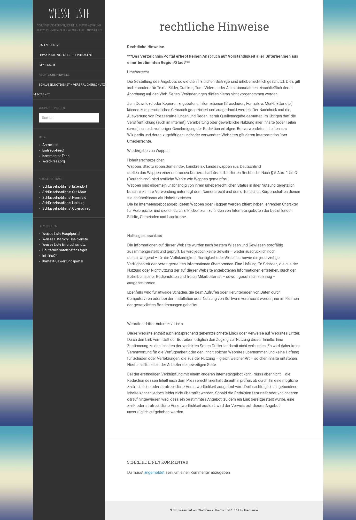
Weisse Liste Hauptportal (61, 234)
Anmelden (50, 145)
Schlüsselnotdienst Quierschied (66, 208)
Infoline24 (50, 256)
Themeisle (251, 510)
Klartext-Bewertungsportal (62, 261)
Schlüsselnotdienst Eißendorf (64, 186)
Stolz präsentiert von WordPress (191, 510)
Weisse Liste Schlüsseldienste (65, 239)
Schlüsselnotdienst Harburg (63, 203)
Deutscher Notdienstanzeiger (64, 250)
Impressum (47, 65)
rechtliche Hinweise (54, 74)
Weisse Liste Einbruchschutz (64, 244)
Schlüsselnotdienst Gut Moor (64, 192)
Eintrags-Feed (53, 150)
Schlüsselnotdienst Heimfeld (64, 197)
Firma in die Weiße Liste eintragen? (65, 55)
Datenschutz (49, 45)
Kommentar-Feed (56, 156)
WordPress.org (53, 161)
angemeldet (154, 472)
